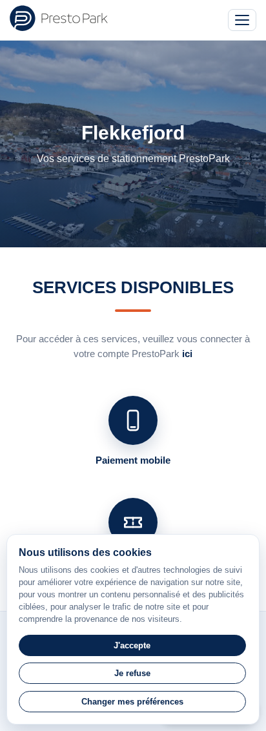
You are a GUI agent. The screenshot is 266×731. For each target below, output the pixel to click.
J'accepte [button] (132, 645)
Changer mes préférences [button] (132, 701)
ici (187, 353)
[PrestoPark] (59, 18)
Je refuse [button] (132, 673)
